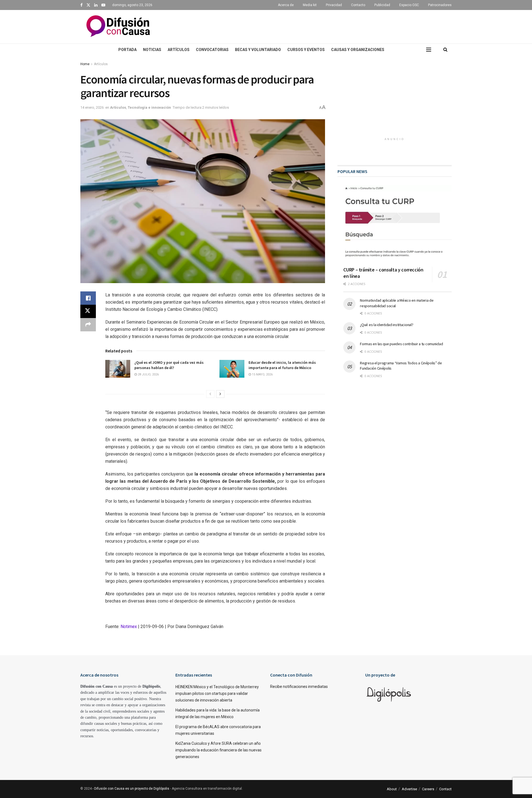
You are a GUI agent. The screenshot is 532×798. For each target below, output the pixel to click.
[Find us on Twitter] (88, 5)
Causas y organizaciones (357, 49)
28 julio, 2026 (148, 374)
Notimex (129, 626)
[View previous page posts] (210, 394)
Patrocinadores (440, 5)
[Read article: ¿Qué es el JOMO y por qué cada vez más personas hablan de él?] (117, 369)
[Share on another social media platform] (88, 324)
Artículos (179, 49)
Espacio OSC (409, 5)
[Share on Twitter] (88, 311)
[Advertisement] (316, 25)
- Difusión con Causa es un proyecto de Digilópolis (131, 789)
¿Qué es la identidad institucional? (386, 324)
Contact (445, 789)
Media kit (310, 5)
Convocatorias (212, 49)
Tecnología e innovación (149, 107)
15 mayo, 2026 (262, 374)
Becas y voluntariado (258, 49)
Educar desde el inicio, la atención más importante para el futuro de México (282, 365)
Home (84, 64)
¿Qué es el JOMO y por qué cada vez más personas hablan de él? (169, 365)
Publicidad (382, 5)
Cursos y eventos (306, 49)
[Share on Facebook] (88, 298)
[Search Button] (445, 49)
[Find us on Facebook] (81, 5)
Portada (127, 49)
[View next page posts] (220, 394)
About (392, 789)
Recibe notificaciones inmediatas (299, 686)
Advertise (409, 789)
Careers (428, 789)
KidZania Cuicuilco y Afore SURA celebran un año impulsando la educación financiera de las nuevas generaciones (218, 750)
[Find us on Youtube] (103, 5)
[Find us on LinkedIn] (96, 5)
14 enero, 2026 (92, 107)
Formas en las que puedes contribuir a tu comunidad (401, 343)
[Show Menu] (428, 50)
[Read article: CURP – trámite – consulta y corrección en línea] (397, 224)
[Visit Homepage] (118, 27)
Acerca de (286, 5)
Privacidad (334, 5)
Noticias (152, 49)
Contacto (358, 5)
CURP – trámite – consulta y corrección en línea (383, 272)
